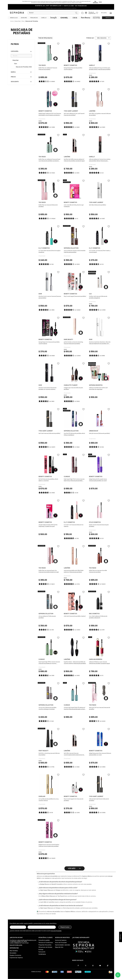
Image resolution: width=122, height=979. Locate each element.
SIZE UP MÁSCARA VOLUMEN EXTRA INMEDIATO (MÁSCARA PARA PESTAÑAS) (74, 251)
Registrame (65, 927)
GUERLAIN (42, 796)
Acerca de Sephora (60, 940)
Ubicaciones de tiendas (45, 947)
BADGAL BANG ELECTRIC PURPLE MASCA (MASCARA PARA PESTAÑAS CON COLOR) (98, 480)
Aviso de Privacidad (61, 942)
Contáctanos (42, 954)
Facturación (41, 952)
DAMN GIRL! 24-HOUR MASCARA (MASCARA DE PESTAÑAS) (99, 708)
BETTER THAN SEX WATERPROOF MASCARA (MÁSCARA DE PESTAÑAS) (48, 68)
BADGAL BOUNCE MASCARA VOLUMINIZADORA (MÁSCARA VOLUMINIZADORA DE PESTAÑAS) (49, 845)
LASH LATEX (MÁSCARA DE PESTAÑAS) (97, 205)
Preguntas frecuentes (44, 945)
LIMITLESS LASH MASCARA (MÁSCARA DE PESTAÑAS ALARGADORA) (98, 297)
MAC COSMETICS (94, 613)
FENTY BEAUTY (43, 750)
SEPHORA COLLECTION (71, 248)
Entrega (40, 949)
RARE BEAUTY (68, 339)
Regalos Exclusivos (15, 955)
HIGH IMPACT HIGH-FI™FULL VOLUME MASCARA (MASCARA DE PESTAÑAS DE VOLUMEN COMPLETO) (49, 662)
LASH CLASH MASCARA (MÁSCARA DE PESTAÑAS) (49, 433)
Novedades (13, 953)
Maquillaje (18, 21)
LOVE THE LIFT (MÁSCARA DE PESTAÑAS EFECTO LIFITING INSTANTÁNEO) (74, 434)
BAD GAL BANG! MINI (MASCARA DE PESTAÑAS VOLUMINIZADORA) (49, 342)
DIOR (40, 294)
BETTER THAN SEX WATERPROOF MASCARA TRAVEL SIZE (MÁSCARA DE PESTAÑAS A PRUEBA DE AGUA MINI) (49, 160)
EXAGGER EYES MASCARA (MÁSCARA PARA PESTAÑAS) (73, 388)
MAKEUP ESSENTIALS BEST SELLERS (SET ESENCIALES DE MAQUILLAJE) (98, 388)
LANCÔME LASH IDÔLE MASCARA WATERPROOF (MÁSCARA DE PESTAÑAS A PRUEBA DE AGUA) (74, 160)
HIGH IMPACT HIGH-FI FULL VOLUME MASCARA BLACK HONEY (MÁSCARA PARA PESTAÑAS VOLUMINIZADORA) (74, 480)
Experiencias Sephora (16, 957)
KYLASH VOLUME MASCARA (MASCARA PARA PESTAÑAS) (99, 525)
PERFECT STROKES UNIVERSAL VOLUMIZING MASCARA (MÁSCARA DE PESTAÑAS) (73, 342)
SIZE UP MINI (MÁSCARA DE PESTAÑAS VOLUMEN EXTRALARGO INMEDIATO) (47, 708)
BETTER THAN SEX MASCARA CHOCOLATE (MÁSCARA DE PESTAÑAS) (98, 571)
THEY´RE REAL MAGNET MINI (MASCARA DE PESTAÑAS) (73, 799)
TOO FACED (42, 65)
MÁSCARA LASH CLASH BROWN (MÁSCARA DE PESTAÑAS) (99, 799)
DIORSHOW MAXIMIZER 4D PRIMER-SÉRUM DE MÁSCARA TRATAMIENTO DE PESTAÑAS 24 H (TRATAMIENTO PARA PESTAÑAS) (99, 343)
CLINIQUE (67, 476)
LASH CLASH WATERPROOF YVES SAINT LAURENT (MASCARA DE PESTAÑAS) (74, 114)
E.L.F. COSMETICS (44, 248)
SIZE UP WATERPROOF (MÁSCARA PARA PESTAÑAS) (47, 617)
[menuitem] (14, 17)
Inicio (12, 21)
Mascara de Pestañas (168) (24, 67)
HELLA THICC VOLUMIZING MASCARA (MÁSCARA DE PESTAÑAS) (49, 754)
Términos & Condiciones (45, 942)
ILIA (90, 294)
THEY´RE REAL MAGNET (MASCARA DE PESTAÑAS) (75, 296)
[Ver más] (49, 61)
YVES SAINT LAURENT (71, 111)
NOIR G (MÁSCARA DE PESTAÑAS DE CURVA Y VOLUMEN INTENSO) (49, 799)
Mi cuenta (103, 12)
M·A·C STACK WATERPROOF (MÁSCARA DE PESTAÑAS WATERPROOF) (98, 617)
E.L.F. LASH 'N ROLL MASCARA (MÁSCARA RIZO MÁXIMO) (73, 525)
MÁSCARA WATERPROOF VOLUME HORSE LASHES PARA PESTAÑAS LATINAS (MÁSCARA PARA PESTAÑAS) (99, 160)
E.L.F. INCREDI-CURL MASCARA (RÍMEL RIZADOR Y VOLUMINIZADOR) (99, 251)
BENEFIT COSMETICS (70, 65)
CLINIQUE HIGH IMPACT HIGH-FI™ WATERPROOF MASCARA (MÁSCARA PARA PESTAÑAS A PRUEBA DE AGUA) (74, 708)
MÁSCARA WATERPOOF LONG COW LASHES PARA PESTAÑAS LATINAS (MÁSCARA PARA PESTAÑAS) (99, 68)
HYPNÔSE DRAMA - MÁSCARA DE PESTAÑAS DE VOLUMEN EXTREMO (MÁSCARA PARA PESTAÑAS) (75, 662)
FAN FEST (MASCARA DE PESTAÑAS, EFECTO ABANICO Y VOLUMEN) (48, 480)
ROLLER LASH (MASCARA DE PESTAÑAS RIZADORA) (74, 616)
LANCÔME (92, 111)
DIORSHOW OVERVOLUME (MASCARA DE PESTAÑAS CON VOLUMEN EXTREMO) (47, 388)
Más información (95, 2)
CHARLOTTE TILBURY (71, 385)
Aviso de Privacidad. (56, 930)
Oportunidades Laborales (62, 945)
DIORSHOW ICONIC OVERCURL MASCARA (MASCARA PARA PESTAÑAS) (50, 297)
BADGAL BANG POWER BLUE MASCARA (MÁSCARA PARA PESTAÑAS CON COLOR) (100, 754)
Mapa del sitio (59, 947)
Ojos (23, 21)
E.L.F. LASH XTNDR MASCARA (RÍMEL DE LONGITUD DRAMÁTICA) (49, 251)
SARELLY (92, 65)
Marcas (108, 17)
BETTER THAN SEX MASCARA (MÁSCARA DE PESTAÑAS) (48, 205)
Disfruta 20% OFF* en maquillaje (48, 5)
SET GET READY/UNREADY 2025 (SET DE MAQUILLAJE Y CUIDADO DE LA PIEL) (48, 525)
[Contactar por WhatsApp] (117, 974)
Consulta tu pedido (44, 940)
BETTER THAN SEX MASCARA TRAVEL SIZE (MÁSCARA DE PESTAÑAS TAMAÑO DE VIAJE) (49, 571)
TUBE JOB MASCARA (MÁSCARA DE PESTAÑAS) (99, 433)
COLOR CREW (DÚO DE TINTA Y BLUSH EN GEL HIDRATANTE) (74, 205)
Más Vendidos (14, 950)
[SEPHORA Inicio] (17, 13)
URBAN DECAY (93, 431)
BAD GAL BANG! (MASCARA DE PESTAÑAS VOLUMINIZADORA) (73, 68)
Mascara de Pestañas (31, 21)
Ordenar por (90, 38)
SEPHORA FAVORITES (95, 385)
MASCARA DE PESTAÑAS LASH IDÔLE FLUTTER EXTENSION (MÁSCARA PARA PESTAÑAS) (73, 571)
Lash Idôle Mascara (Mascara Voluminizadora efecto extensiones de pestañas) (74, 754)
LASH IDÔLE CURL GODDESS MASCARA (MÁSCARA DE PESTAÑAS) (100, 114)
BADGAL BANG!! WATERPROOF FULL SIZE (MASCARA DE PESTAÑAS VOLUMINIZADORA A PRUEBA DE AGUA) (50, 114)
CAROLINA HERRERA (95, 659)
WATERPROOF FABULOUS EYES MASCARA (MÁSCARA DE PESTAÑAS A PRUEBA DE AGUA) (99, 662)
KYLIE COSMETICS (95, 522)
